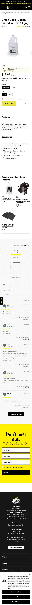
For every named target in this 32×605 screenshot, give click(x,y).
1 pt (10, 94)
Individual (6, 88)
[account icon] (26, 7)
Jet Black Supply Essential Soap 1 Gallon (8, 199)
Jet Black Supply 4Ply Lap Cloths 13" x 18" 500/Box (8, 226)
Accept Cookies (16, 602)
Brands (5, 569)
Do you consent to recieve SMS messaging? (14, 467)
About (4, 563)
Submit (5, 472)
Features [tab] (6, 117)
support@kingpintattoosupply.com (16, 510)
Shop (4, 557)
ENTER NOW (28, 3)
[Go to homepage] (7, 7)
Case (13, 88)
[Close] (30, 574)
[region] (16, 588)
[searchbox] (16, 290)
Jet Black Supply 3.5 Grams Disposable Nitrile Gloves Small (23, 201)
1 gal (4, 94)
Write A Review (16, 277)
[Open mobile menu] (3, 7)
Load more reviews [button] (16, 414)
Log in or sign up (8, 71)
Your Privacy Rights (16, 547)
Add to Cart (9, 103)
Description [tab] (7, 136)
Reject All (16, 597)
